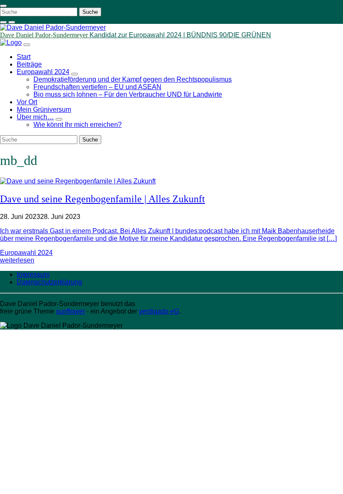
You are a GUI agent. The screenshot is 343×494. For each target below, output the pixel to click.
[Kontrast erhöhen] (11, 22)
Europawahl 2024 (26, 252)
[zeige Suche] (3, 22)
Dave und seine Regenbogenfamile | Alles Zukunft (102, 198)
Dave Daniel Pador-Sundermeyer (45, 35)
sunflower (70, 311)
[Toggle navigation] (3, 6)
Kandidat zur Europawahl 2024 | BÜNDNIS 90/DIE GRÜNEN (180, 35)
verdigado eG (159, 311)
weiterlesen (17, 260)
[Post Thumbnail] (78, 181)
